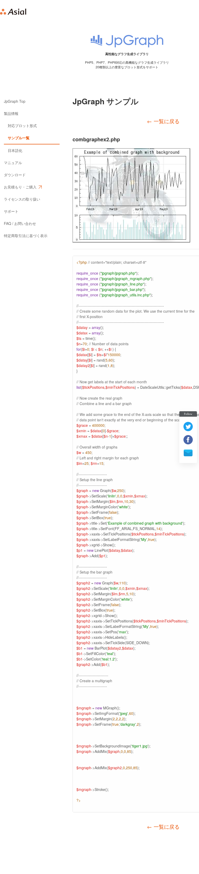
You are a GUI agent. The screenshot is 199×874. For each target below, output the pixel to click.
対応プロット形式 (22, 125)
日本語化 (15, 150)
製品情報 (11, 113)
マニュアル (13, 162)
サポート (11, 211)
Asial (13, 12)
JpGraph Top (14, 101)
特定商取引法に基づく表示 (25, 235)
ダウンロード (15, 174)
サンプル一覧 (19, 137)
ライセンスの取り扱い (22, 199)
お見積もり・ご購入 (20, 186)
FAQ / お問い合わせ (20, 223)
